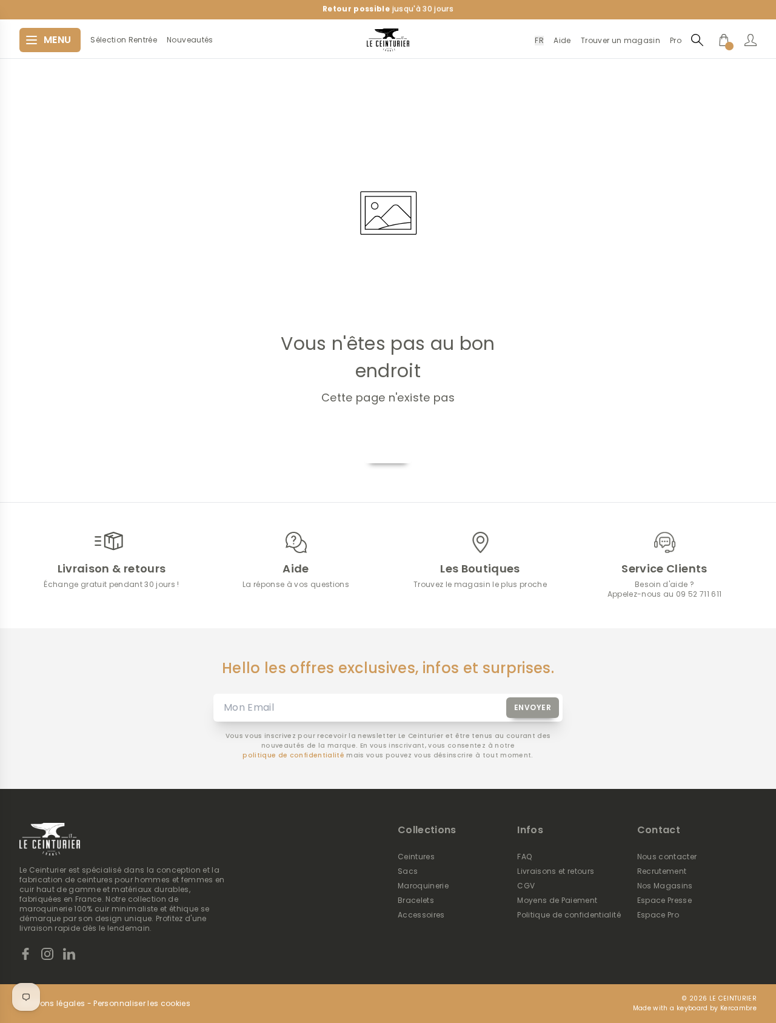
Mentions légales (52, 1003)
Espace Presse (664, 900)
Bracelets (416, 900)
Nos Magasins (665, 886)
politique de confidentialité (293, 755)
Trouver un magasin (620, 40)
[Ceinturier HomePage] (388, 40)
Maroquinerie (423, 886)
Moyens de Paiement (557, 900)
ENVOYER (533, 707)
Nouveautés (190, 40)
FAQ (524, 857)
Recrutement (662, 871)
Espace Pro (658, 915)
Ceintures (416, 857)
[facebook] (25, 954)
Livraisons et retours (555, 871)
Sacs (408, 871)
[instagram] (47, 954)
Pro (675, 40)
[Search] (697, 40)
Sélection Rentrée (123, 40)
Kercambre (738, 1008)
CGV (526, 886)
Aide (562, 40)
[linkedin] (69, 954)
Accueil (388, 449)
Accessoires (421, 915)
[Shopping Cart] (724, 40)
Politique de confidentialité (569, 915)
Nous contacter (667, 857)
